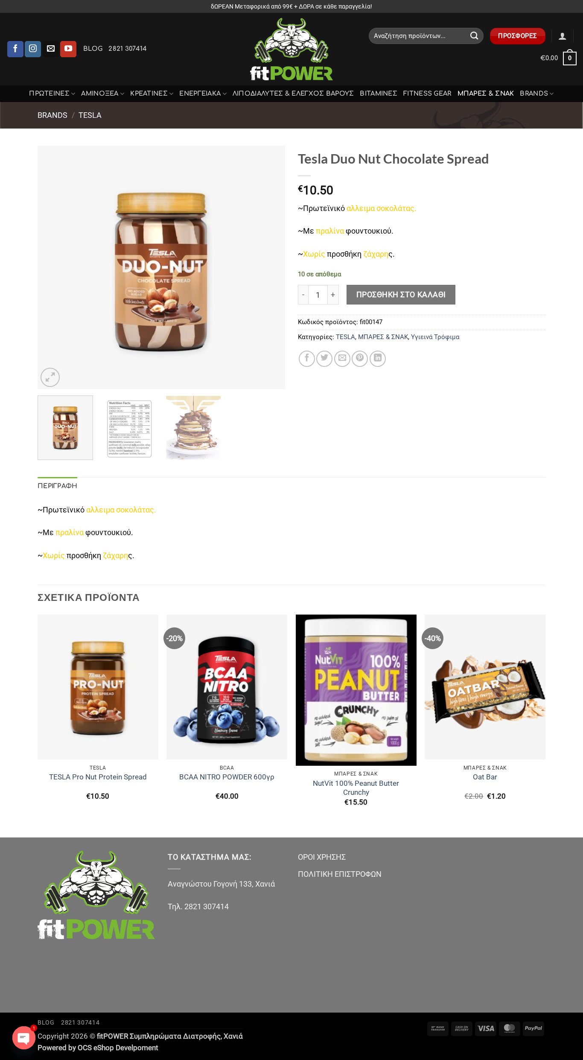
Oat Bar (485, 777)
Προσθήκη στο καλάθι (401, 294)
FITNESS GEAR (427, 93)
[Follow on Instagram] (33, 49)
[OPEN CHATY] (23, 1037)
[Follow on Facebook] (15, 49)
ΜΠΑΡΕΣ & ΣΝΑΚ (486, 93)
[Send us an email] (51, 49)
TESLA (90, 115)
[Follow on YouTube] (68, 49)
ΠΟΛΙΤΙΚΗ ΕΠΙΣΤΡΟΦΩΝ (340, 874)
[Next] (269, 267)
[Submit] (474, 36)
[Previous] (53, 267)
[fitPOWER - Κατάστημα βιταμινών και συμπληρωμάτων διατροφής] (291, 49)
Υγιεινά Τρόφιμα (435, 337)
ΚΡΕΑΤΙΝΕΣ (149, 93)
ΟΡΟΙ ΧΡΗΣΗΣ (322, 856)
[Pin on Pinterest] (360, 359)
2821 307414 (127, 48)
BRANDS (534, 93)
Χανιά (233, 1036)
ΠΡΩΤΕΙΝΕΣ (49, 93)
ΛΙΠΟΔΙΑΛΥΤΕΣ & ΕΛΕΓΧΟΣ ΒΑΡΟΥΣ (293, 93)
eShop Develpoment (125, 1048)
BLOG (92, 48)
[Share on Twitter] (324, 359)
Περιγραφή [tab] (58, 486)
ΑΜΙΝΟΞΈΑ (99, 93)
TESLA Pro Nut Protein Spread (98, 777)
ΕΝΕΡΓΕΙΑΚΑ (200, 93)
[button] (562, 35)
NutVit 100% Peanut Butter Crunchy (356, 788)
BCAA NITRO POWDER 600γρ (226, 777)
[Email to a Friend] (342, 359)
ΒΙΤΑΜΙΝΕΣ (378, 93)
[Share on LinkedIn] (378, 359)
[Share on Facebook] (307, 359)
